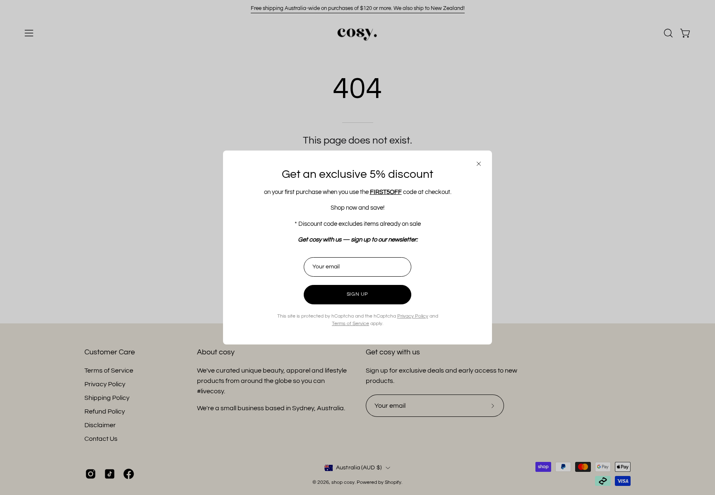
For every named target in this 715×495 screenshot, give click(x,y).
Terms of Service (350, 323)
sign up (357, 294)
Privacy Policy (412, 316)
